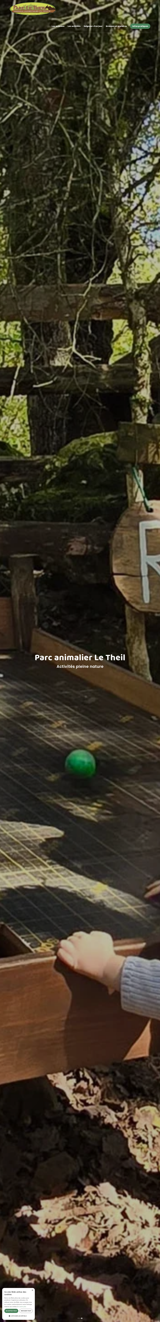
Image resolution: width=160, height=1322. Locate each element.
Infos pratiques (140, 26)
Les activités (74, 26)
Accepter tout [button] (11, 1311)
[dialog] (18, 1304)
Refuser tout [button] (26, 1311)
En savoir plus (21, 1306)
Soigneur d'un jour (93, 26)
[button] (18, 1316)
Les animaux (58, 26)
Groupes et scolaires (116, 26)
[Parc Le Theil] (33, 8)
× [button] (32, 1290)
